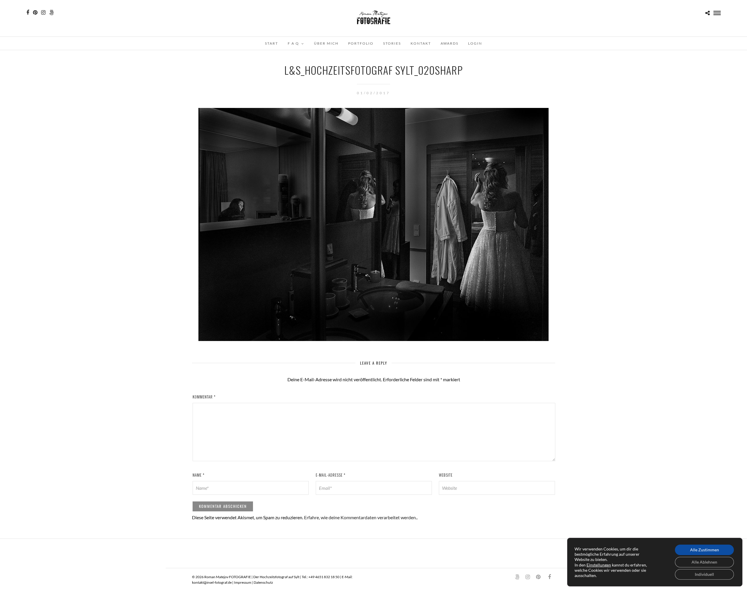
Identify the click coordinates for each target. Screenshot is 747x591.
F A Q (293, 43)
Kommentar (204, 397)
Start (271, 43)
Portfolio (361, 43)
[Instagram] (43, 12)
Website (446, 475)
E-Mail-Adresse (330, 475)
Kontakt (421, 43)
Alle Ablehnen (704, 561)
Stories (392, 43)
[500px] (51, 12)
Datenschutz (263, 582)
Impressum (242, 582)
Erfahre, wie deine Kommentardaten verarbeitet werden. (360, 517)
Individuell (704, 574)
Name (199, 475)
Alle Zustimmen (704, 549)
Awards (449, 43)
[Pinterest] (35, 12)
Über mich (326, 43)
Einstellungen (599, 564)
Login (475, 43)
